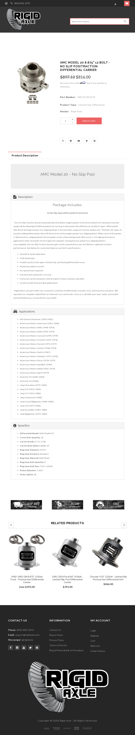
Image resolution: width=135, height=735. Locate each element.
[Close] (108, 328)
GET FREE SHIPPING (67, 402)
